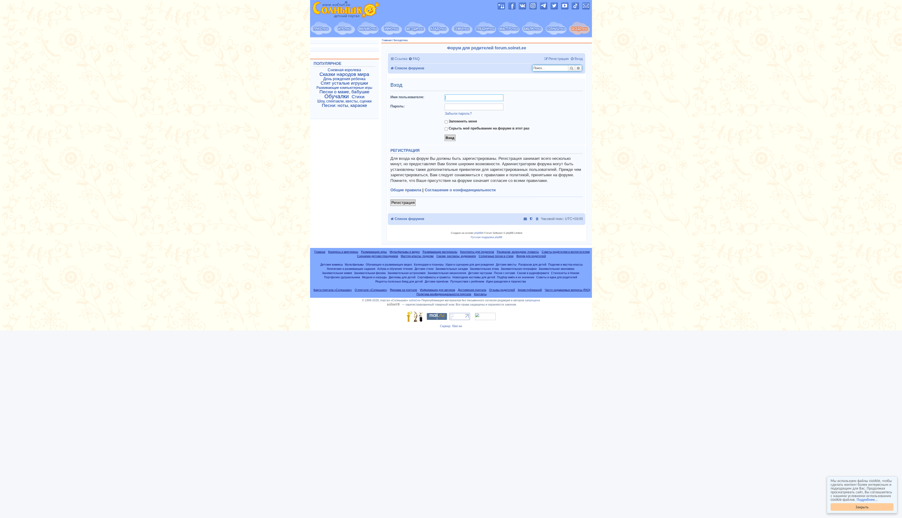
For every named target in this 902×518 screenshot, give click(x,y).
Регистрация (403, 202)
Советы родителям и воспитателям (566, 252)
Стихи (358, 97)
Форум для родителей (531, 256)
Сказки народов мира (344, 74)
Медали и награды (374, 277)
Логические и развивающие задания (351, 268)
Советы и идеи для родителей (556, 277)
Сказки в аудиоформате (533, 273)
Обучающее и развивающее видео (389, 264)
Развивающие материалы (440, 252)
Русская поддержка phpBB (486, 237)
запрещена (532, 300)
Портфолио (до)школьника (342, 277)
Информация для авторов (437, 290)
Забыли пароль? (458, 113)
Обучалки (336, 96)
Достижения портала (472, 290)
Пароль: (397, 106)
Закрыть (862, 507)
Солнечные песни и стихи (496, 256)
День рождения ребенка (344, 79)
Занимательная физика (370, 273)
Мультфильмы (354, 264)
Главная (387, 40)
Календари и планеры (429, 264)
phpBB (478, 233)
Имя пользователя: (407, 97)
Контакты (480, 294)
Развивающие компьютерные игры (344, 88)
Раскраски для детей (532, 264)
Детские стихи (424, 268)
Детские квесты (506, 264)
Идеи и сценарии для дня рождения (470, 264)
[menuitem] (414, 59)
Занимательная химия (337, 273)
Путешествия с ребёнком (467, 281)
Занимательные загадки (451, 268)
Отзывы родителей (502, 290)
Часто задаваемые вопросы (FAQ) (567, 290)
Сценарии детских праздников (377, 256)
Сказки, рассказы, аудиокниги (456, 256)
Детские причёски (436, 281)
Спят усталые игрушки (344, 83)
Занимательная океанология (447, 273)
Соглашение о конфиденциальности (460, 190)
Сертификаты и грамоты (434, 277)
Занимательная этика (484, 268)
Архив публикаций (530, 290)
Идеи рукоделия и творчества (506, 281)
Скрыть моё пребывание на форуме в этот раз (488, 128)
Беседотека (401, 40)
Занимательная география (519, 268)
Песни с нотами (504, 273)
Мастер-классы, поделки (417, 256)
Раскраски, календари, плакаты (518, 252)
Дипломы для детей (402, 277)
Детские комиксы (331, 264)
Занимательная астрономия (407, 273)
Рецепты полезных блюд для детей (399, 281)
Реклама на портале (403, 290)
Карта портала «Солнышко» (333, 290)
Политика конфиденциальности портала (443, 294)
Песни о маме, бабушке (344, 92)
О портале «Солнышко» (371, 290)
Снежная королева (344, 70)
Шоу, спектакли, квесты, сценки (344, 101)
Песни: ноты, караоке (344, 105)
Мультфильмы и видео (405, 252)
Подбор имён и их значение (515, 277)
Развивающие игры (374, 252)
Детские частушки (480, 273)
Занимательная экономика (556, 268)
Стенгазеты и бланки (565, 273)
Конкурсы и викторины (343, 252)
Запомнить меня (462, 121)
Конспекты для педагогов (477, 252)
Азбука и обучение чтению (395, 268)
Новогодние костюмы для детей (473, 277)
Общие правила (405, 190)
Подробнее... (867, 499)
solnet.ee (415, 300)
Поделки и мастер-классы (565, 264)
